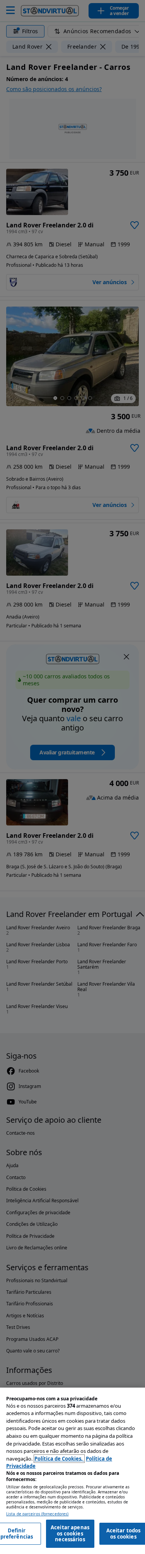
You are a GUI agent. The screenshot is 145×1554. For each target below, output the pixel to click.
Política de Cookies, (59, 1458)
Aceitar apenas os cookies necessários (70, 1533)
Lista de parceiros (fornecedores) (37, 1514)
